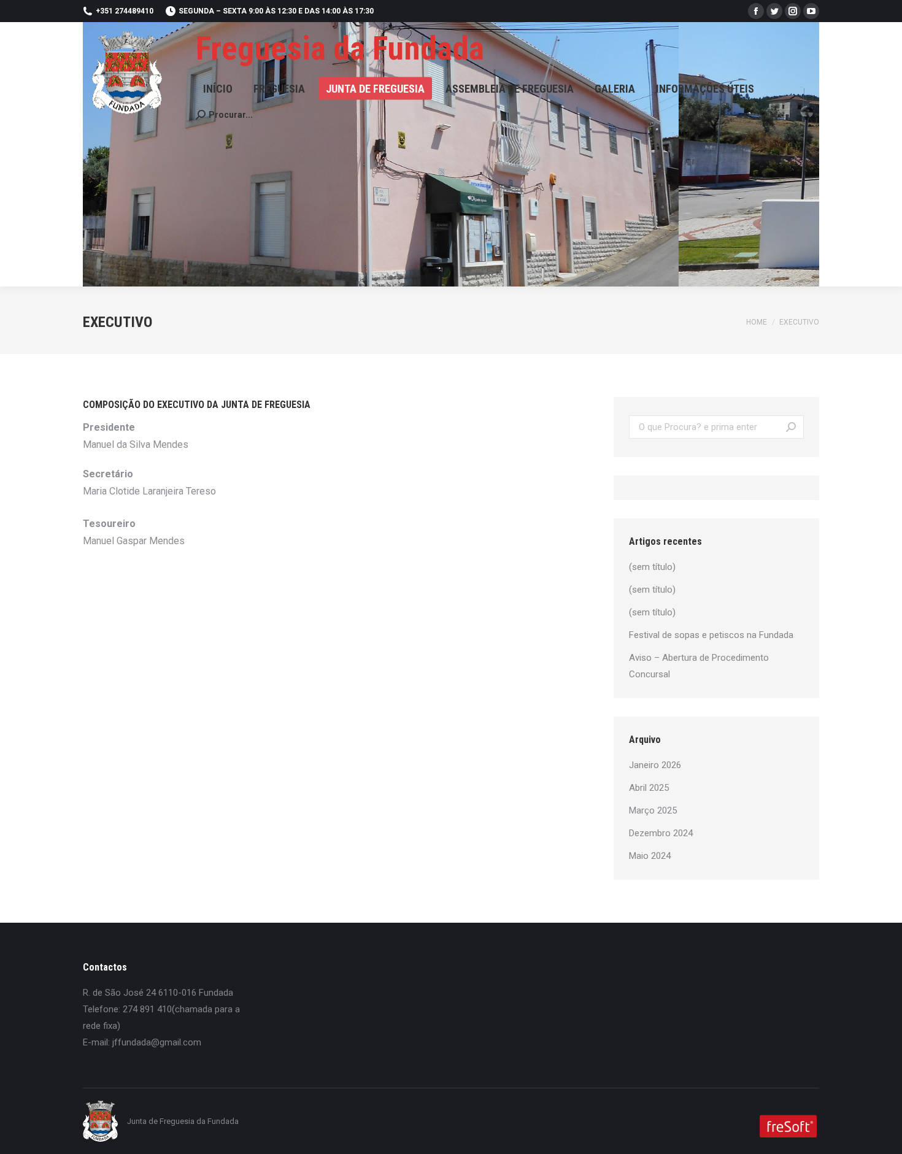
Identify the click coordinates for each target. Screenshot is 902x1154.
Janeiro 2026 (655, 765)
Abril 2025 (649, 787)
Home (756, 322)
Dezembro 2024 (661, 833)
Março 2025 (653, 810)
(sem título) (652, 566)
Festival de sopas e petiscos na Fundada (711, 634)
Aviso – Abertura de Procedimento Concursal (699, 666)
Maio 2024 (650, 855)
